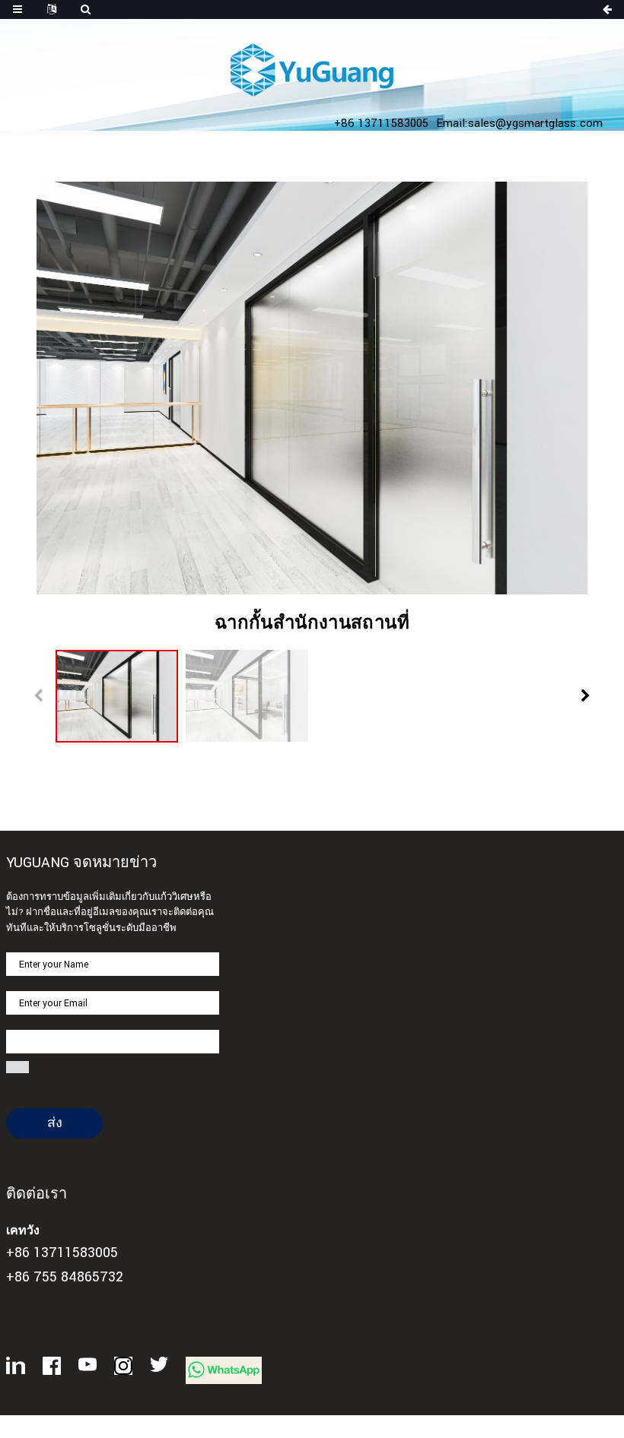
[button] (585, 696)
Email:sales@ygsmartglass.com (519, 123)
